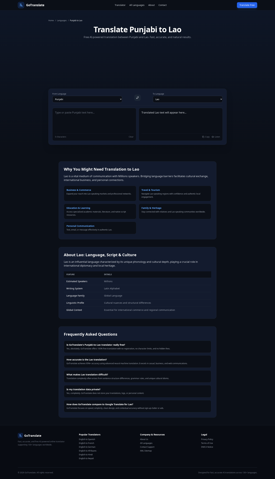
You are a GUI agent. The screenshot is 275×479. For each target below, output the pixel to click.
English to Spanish (87, 439)
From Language (59, 94)
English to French (86, 443)
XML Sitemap (146, 450)
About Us (144, 439)
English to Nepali (86, 458)
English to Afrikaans (87, 450)
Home (51, 20)
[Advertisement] (137, 61)
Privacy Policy (207, 439)
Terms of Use (207, 443)
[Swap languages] (137, 98)
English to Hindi (86, 454)
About (151, 5)
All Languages (137, 5)
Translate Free (247, 5)
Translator (120, 5)
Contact (163, 5)
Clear (131, 137)
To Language (158, 94)
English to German (87, 447)
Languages (62, 20)
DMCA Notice (207, 447)
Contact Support (147, 447)
